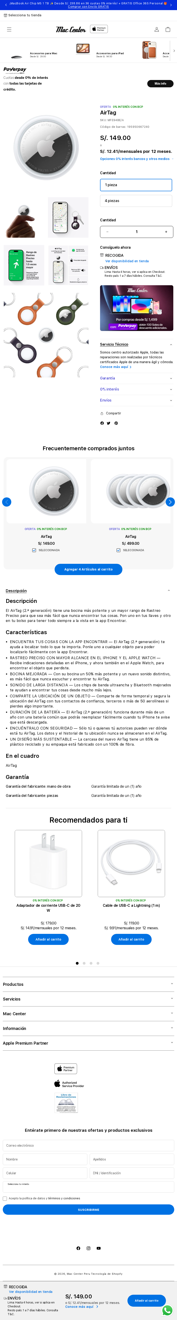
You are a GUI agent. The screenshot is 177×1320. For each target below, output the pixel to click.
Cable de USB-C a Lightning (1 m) (131, 905)
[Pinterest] (116, 423)
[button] (9, 29)
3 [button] (92, 964)
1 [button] (78, 964)
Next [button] (171, 5)
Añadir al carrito (48, 939)
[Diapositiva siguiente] (173, 50)
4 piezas (112, 201)
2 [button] (85, 964)
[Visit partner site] (66, 1104)
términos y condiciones (64, 1198)
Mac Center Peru (78, 1273)
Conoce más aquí (114, 367)
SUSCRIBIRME (88, 1210)
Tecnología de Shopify (107, 1273)
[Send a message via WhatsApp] (167, 1310)
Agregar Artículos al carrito (88, 569)
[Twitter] (108, 423)
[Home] (71, 29)
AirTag (46, 536)
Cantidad (108, 220)
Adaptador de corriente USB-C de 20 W (48, 908)
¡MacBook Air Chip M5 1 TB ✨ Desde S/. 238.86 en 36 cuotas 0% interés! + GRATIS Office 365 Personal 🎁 (88, 5)
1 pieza (111, 185)
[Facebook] (102, 423)
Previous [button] (6, 5)
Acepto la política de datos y (44, 1198)
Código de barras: (113, 126)
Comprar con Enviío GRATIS (88, 6)
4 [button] (99, 964)
